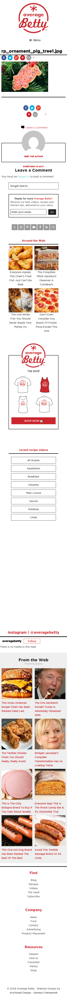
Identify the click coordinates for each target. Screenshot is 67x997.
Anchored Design (20, 992)
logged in (23, 176)
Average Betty (33, 18)
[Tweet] (10, 58)
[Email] (29, 58)
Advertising (33, 929)
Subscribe (33, 896)
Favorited (33, 962)
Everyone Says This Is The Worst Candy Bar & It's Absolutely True (49, 807)
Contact (33, 925)
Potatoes (33, 509)
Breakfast (33, 476)
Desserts (33, 484)
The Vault (33, 892)
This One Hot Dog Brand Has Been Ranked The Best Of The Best (17, 853)
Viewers (33, 954)
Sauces (33, 501)
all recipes (33, 460)
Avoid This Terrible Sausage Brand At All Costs (48, 853)
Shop (33, 970)
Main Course (33, 492)
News (33, 917)
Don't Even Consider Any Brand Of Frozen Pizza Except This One (46, 322)
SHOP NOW (32, 420)
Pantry (34, 966)
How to (33, 958)
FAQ (33, 921)
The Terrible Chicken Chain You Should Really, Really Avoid (14, 757)
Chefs (33, 517)
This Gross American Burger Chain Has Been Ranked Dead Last (16, 706)
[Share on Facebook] (4, 58)
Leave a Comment (36, 127)
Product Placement (33, 933)
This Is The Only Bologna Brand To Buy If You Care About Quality (17, 807)
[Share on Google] (16, 58)
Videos (33, 888)
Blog (33, 880)
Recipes (33, 884)
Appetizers (33, 468)
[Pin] (23, 58)
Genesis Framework (45, 992)
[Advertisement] (32, 574)
